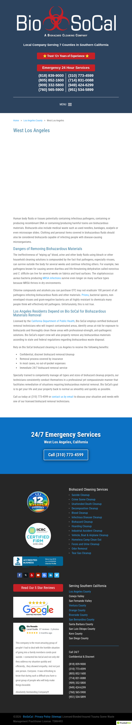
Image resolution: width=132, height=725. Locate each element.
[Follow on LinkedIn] (50, 575)
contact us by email (62, 396)
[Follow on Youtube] (38, 575)
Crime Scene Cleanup (83, 499)
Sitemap (56, 716)
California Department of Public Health (53, 321)
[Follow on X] (25, 575)
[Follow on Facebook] (19, 575)
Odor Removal (79, 548)
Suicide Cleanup (81, 495)
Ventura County (77, 605)
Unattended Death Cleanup (87, 504)
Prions (85, 295)
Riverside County (78, 615)
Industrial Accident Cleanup (87, 530)
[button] (63, 104)
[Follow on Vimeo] (56, 575)
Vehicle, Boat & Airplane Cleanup (90, 535)
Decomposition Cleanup (85, 508)
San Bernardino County (81, 619)
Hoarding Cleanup (82, 526)
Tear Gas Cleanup (81, 553)
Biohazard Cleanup (82, 521)
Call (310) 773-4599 (66, 454)
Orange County (77, 610)
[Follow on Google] (44, 575)
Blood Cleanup (80, 512)
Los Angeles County (80, 591)
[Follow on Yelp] (32, 575)
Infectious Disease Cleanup (87, 517)
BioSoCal (28, 716)
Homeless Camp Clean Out (86, 539)
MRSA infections (52, 278)
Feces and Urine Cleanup (85, 544)
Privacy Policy (43, 716)
